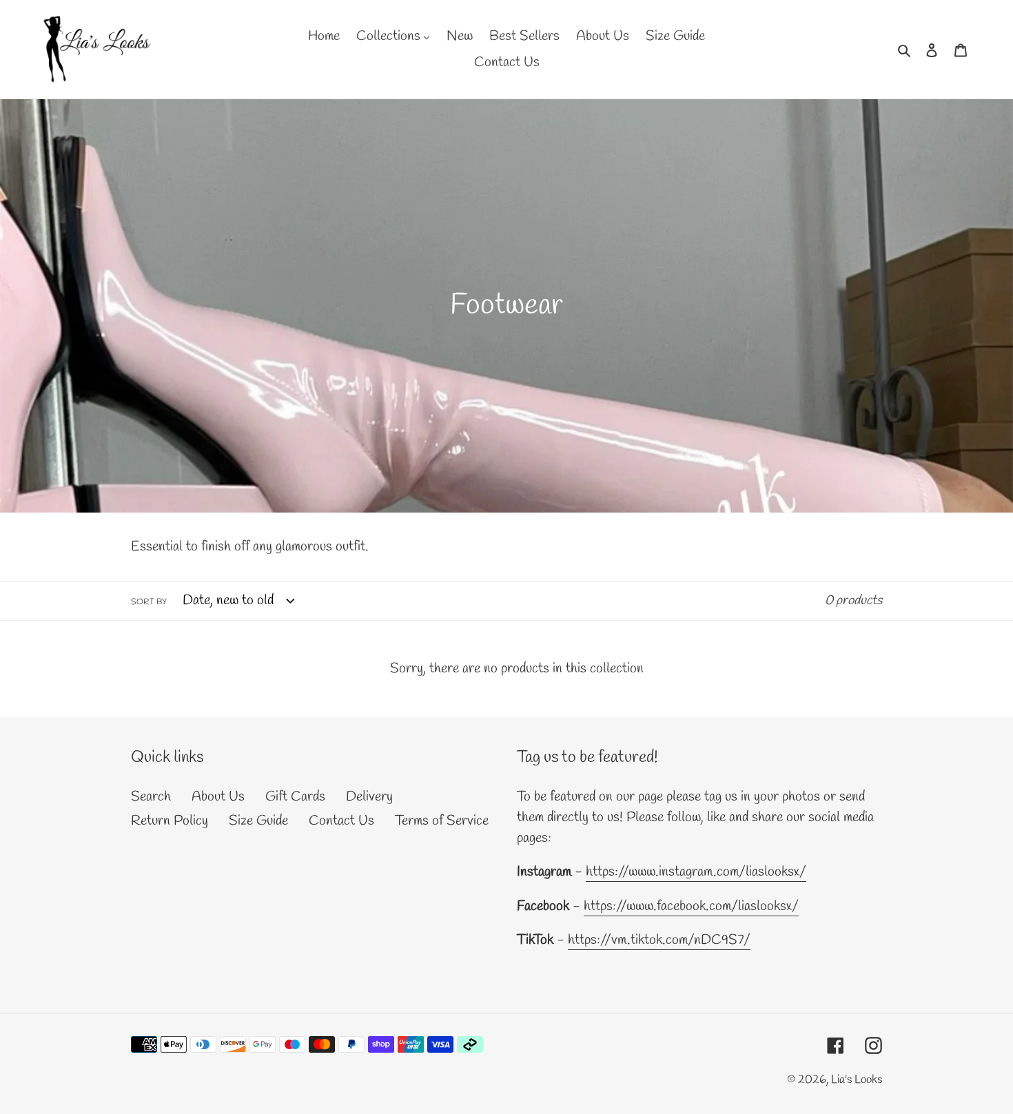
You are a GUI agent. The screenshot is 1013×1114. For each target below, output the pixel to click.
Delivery (369, 796)
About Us (218, 796)
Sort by (149, 602)
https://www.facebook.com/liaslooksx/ (691, 906)
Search (151, 796)
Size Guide (258, 821)
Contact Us (341, 821)
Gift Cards (295, 796)
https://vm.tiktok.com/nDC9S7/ (659, 940)
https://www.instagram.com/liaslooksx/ (696, 872)
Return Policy (169, 821)
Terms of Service (442, 821)
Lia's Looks (856, 1080)
